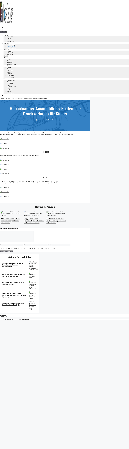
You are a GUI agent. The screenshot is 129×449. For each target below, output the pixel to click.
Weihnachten (10, 41)
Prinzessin (10, 54)
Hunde (9, 88)
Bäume (9, 67)
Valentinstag (10, 40)
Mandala (6, 56)
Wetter (9, 72)
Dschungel (10, 83)
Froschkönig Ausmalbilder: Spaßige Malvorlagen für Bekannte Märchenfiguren (12, 264)
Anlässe (6, 35)
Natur (5, 66)
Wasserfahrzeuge (11, 48)
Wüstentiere (10, 93)
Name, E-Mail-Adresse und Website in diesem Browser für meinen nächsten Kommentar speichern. (29, 248)
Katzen (9, 91)
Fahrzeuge (6, 43)
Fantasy (6, 49)
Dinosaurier (10, 82)
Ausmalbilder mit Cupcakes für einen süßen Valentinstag (13, 283)
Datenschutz (3, 316)
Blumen (9, 69)
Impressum (3, 315)
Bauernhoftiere (11, 80)
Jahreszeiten (10, 75)
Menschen (6, 58)
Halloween (10, 36)
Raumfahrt (10, 62)
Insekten (9, 90)
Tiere (5, 79)
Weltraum (9, 73)
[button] (1, 28)
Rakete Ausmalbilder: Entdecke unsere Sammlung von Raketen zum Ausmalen (10, 221)
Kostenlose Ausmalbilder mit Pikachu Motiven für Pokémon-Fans (13, 275)
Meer (8, 85)
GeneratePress (25, 319)
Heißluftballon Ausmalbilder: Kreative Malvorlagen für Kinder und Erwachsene (56, 221)
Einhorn (9, 51)
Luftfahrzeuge (11, 46)
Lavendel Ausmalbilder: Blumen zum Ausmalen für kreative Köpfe (13, 304)
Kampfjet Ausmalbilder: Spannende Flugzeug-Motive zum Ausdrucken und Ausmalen (34, 221)
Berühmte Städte (11, 64)
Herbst (12, 77)
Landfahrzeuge (11, 45)
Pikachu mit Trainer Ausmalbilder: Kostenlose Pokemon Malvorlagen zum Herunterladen (14, 295)
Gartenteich (10, 70)
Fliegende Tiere (11, 86)
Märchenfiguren (11, 53)
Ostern (9, 38)
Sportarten (10, 61)
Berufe (9, 59)
